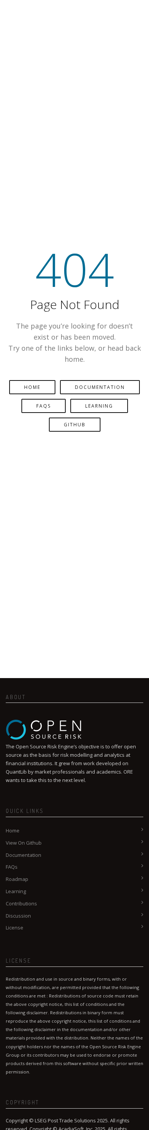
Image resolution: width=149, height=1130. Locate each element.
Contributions (21, 903)
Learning (99, 406)
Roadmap (17, 879)
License (14, 927)
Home (32, 387)
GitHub (75, 424)
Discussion (18, 915)
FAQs (43, 406)
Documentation (100, 387)
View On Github (24, 842)
